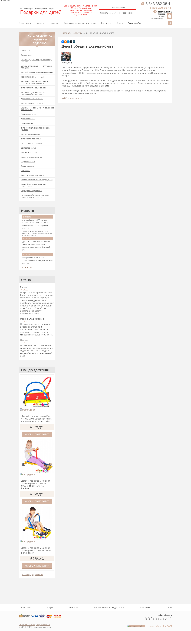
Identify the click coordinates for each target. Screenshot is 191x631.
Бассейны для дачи (29, 152)
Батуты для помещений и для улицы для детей (36, 67)
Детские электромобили (31, 138)
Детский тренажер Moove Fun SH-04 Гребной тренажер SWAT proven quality (36, 550)
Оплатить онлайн (117, 7)
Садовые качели (28, 161)
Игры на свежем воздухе (31, 157)
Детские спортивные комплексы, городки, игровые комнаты (35, 82)
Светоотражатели (28, 148)
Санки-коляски (27, 166)
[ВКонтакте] (62, 41)
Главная (66, 32)
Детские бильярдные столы (33, 103)
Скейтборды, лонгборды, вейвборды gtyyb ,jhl (36, 60)
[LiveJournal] (74, 41)
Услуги (40, 22)
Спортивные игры (28, 114)
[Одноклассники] (65, 41)
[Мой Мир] (68, 41)
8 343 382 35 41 (159, 3)
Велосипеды (26, 55)
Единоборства (27, 123)
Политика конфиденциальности (34, 624)
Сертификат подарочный (31, 190)
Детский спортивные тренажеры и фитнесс (35, 129)
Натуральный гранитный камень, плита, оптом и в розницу (35, 196)
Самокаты (25, 50)
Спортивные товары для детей (80, 22)
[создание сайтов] (136, 626)
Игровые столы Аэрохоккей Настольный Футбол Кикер (33, 93)
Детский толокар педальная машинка (37, 72)
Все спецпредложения (32, 574)
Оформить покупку (37, 434)
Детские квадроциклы (30, 134)
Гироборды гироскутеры (31, 143)
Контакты (106, 22)
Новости (54, 22)
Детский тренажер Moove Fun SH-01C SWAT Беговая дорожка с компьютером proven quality (36, 418)
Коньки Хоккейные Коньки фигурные (36, 179)
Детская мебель (28, 118)
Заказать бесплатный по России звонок (117, 13)
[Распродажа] (37, 409)
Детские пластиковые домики (33, 88)
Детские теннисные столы (32, 98)
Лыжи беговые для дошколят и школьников (34, 185)
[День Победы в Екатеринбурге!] (66, 60)
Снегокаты (25, 170)
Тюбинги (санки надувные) (32, 175)
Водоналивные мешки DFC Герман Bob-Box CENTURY (37, 109)
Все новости (27, 267)
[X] (71, 41)
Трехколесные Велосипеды (32, 77)
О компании (25, 22)
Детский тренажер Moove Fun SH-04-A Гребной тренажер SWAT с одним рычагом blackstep (35, 484)
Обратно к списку (72, 98)
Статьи (120, 22)
